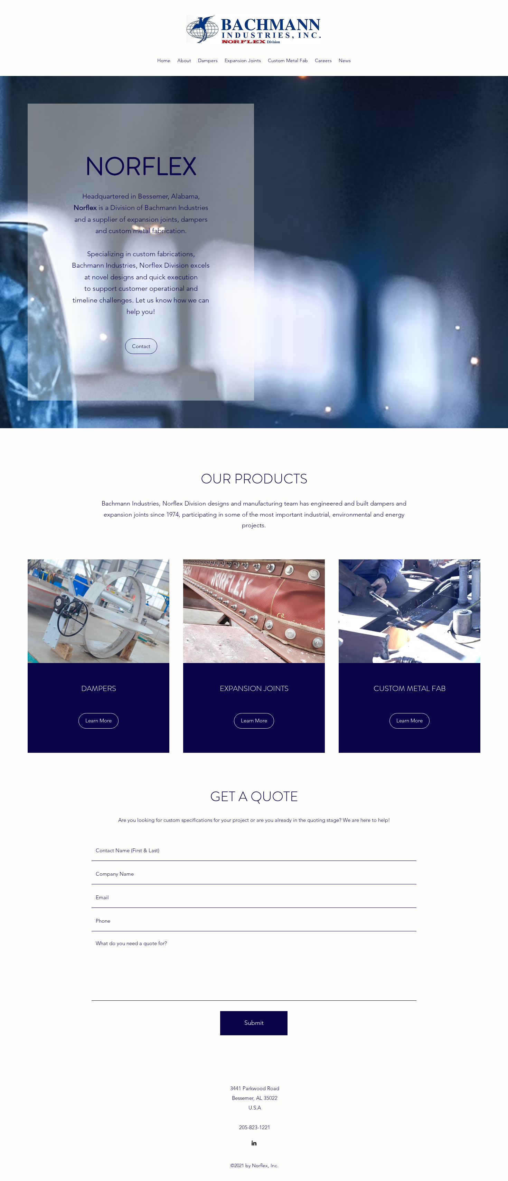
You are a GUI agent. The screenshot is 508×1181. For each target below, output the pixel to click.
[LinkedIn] (254, 1143)
